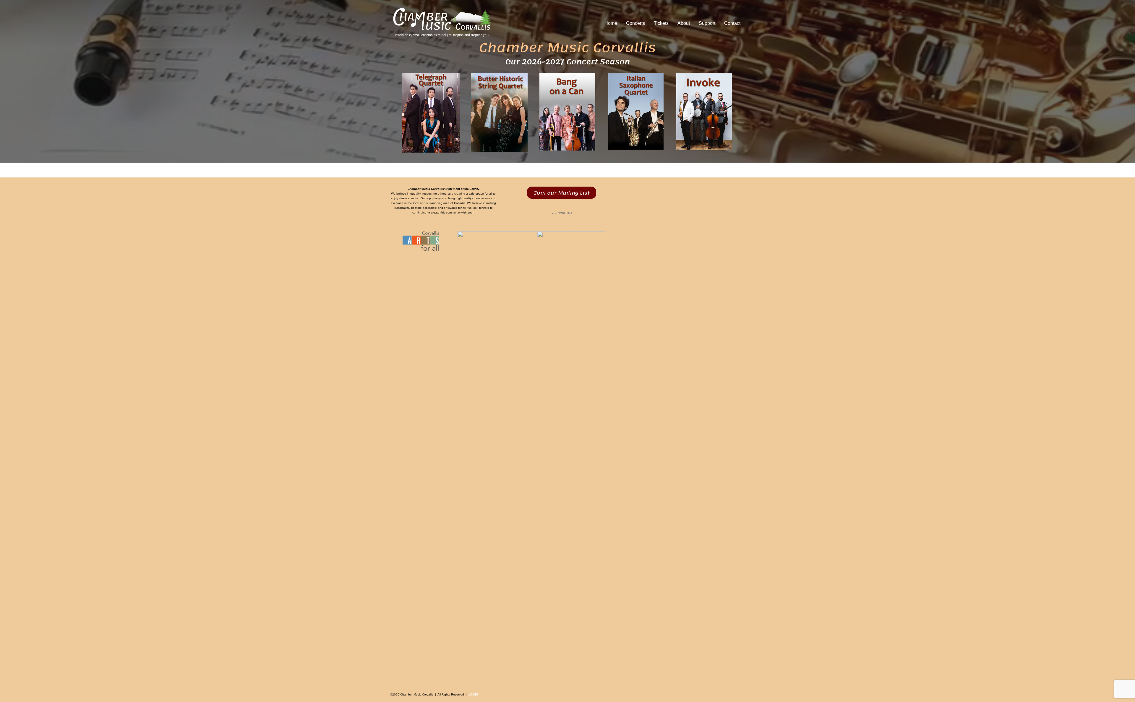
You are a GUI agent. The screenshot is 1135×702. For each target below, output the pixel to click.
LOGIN (473, 694)
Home (610, 23)
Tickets (661, 23)
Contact (732, 23)
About (683, 23)
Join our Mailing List (561, 193)
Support (707, 23)
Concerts (635, 23)
